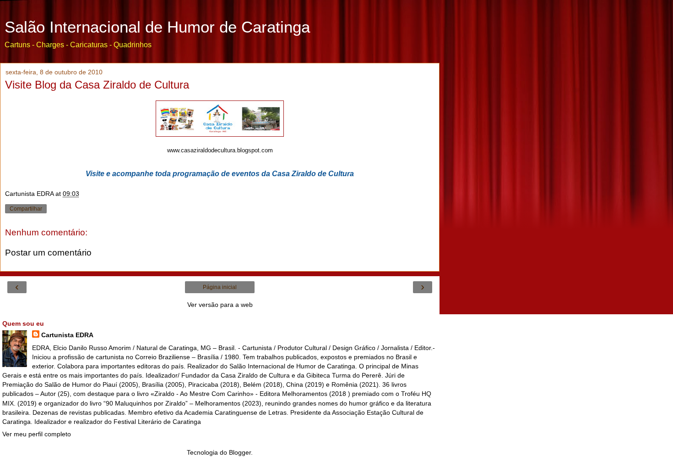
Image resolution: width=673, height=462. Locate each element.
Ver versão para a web (220, 304)
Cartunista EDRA (67, 335)
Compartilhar (26, 209)
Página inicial (220, 287)
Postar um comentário (48, 252)
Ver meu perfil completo (36, 434)
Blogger (240, 452)
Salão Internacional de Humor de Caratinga (157, 27)
